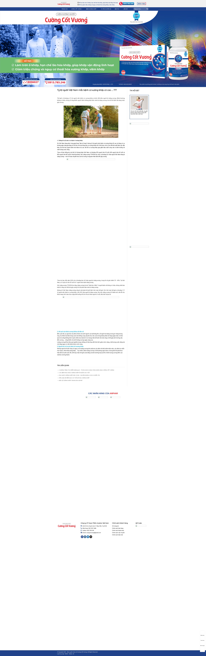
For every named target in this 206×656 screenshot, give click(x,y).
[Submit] (147, 9)
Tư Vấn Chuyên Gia (106, 9)
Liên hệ (125, 9)
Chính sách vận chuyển (118, 532)
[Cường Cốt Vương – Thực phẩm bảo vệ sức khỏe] (63, 3)
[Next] (150, 106)
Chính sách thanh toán (118, 530)
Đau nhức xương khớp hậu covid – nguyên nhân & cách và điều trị (79, 375)
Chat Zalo (202, 640)
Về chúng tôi (115, 526)
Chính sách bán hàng (117, 528)
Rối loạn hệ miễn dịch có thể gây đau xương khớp (74, 378)
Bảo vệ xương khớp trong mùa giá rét (71, 380)
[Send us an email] (90, 536)
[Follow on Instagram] (85, 536)
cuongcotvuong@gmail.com (93, 532)
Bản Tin (117, 9)
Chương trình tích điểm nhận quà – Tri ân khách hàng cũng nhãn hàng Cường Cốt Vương (86, 370)
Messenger (202, 645)
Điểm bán (202, 635)
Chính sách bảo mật (117, 534)
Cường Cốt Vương (76, 9)
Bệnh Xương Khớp (91, 9)
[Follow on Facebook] (82, 536)
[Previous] (128, 106)
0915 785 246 (90, 530)
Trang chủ (65, 9)
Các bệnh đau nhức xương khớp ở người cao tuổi (74, 372)
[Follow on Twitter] (88, 536)
